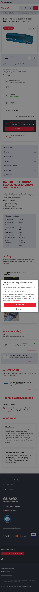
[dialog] (19, 296)
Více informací (15, 300)
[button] (19, 309)
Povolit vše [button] (20, 304)
